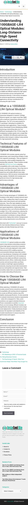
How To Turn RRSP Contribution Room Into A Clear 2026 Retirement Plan (13, 465)
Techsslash (12, 223)
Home (2, 12)
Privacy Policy (8, 455)
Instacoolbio (10, 501)
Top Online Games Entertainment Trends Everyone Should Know (14, 479)
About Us (6, 446)
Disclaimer (7, 451)
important (21, 303)
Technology (8, 12)
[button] (19, 6)
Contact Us (7, 449)
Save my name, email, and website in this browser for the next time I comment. (14, 406)
